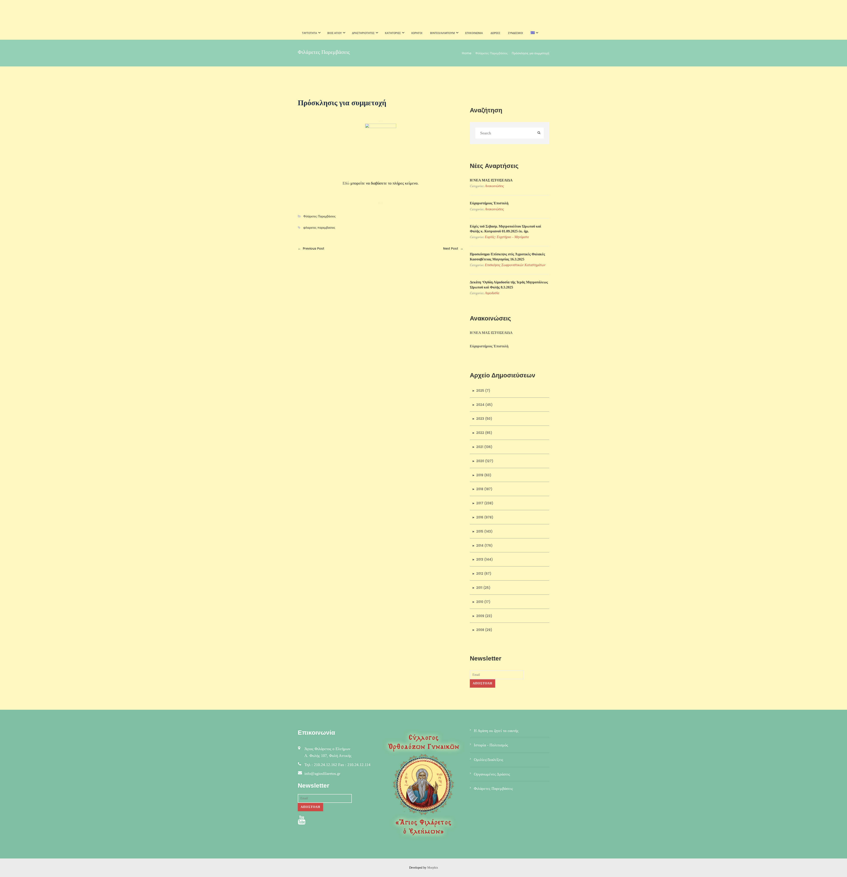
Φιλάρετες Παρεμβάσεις (491, 53)
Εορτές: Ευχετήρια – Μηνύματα (507, 237)
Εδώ (346, 183)
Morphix (432, 867)
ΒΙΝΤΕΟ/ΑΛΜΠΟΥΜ (442, 33)
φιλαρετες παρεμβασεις (319, 228)
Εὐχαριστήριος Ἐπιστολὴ (489, 203)
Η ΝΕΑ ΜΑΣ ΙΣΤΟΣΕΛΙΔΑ (491, 180)
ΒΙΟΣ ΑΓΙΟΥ (334, 33)
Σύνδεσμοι (515, 33)
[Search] (539, 133)
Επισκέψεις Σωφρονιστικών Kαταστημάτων (515, 265)
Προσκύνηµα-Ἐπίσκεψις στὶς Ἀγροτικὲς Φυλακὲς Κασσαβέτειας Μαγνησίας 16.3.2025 (507, 256)
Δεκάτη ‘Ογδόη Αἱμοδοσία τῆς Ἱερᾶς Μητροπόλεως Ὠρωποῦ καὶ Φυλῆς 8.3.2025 (509, 284)
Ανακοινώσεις (494, 186)
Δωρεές (495, 33)
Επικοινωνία (474, 33)
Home (466, 53)
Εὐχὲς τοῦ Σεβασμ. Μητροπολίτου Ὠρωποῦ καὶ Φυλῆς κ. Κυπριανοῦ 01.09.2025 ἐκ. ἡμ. (505, 228)
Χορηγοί (416, 33)
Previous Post (311, 248)
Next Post (453, 248)
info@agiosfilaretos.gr (322, 773)
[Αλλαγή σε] (533, 33)
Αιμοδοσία (492, 293)
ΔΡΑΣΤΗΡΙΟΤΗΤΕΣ (363, 33)
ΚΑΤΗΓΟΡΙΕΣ (393, 33)
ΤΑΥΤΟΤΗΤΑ (309, 33)
